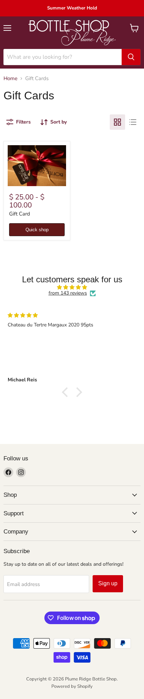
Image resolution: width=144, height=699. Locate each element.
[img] (72, 287)
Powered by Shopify (72, 686)
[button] (67, 392)
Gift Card (19, 213)
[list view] (133, 122)
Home (10, 79)
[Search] (131, 57)
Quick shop (37, 229)
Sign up (107, 583)
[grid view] (117, 122)
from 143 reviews (68, 293)
